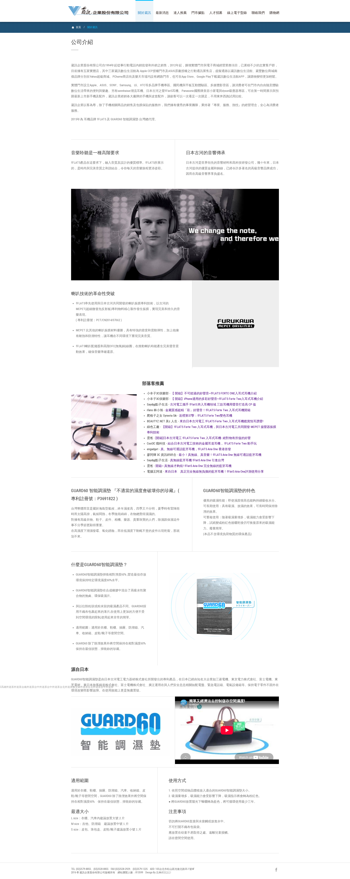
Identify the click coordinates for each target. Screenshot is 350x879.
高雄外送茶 (7, 686)
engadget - (189, 449)
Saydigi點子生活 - (201, 404)
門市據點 (198, 13)
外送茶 (18, 686)
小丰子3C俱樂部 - (202, 393)
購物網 (274, 13)
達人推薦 (180, 13)
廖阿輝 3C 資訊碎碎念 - (204, 455)
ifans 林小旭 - (198, 410)
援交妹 (76, 686)
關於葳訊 (144, 13)
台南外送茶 (28, 686)
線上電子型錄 (237, 13)
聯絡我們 (258, 13)
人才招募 (215, 13)
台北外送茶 (66, 686)
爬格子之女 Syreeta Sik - (189, 415)
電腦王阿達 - (205, 471)
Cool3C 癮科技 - (202, 443)
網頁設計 (166, 872)
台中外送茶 (40, 686)
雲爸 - (199, 438)
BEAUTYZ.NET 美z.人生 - (205, 421)
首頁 (78, 27)
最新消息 (162, 13)
